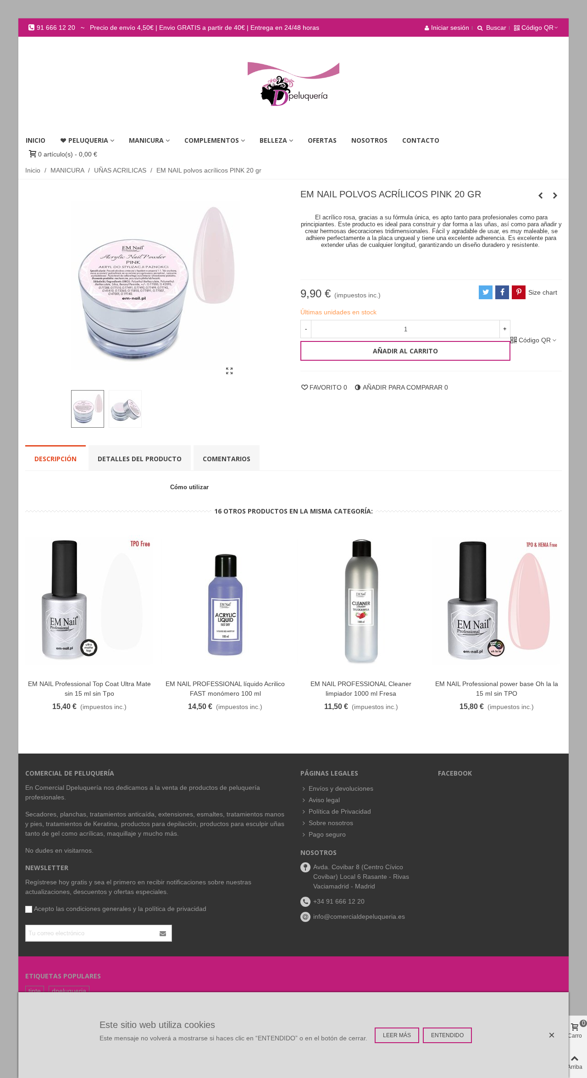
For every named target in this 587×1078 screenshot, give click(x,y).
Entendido (447, 1035)
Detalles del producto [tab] (140, 458)
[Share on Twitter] (486, 292)
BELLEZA (273, 140)
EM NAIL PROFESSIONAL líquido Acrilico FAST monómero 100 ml (225, 688)
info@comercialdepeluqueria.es (359, 916)
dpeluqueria (69, 990)
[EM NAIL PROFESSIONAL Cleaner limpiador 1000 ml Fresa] (361, 601)
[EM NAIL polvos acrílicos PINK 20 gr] (229, 371)
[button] (173, 27)
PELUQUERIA (88, 140)
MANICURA (146, 140)
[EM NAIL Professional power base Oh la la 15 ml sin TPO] (496, 601)
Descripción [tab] (55, 458)
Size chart (542, 292)
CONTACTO (420, 140)
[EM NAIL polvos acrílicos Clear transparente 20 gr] (540, 195)
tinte (34, 990)
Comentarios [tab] (226, 458)
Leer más (397, 1035)
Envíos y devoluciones (341, 788)
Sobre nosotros (331, 823)
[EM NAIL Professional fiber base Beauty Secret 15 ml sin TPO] (555, 195)
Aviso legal (324, 800)
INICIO (35, 140)
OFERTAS (322, 140)
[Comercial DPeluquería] (293, 84)
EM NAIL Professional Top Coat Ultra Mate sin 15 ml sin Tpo (89, 688)
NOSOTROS (369, 140)
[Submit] (163, 933)
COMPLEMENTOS (211, 140)
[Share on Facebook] (502, 292)
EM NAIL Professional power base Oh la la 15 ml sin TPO (496, 688)
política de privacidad (175, 908)
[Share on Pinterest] (519, 292)
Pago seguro (327, 834)
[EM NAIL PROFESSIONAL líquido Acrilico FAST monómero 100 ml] (225, 601)
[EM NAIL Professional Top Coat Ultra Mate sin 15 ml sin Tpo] (89, 601)
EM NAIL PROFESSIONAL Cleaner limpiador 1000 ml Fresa (360, 688)
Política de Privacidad (340, 811)
